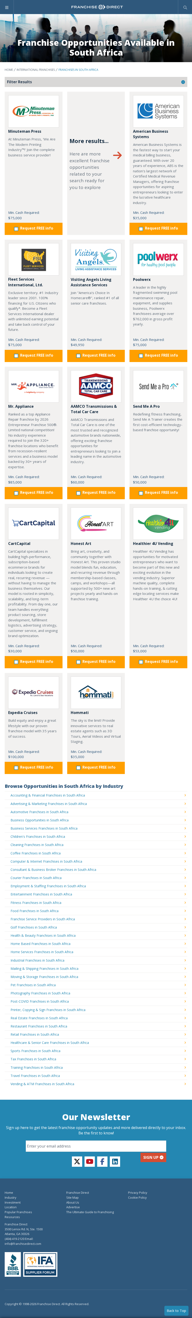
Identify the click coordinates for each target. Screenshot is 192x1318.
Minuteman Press (24, 131)
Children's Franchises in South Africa (38, 836)
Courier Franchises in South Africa (36, 878)
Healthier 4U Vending (153, 543)
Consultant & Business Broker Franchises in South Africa (53, 869)
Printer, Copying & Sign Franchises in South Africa (48, 1010)
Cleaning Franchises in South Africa (37, 844)
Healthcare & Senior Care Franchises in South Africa (50, 1042)
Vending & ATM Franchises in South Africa (42, 1084)
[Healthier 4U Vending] (158, 524)
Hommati (80, 712)
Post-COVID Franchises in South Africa (40, 1001)
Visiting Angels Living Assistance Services (91, 282)
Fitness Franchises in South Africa (36, 902)
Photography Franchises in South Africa (40, 993)
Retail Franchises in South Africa (35, 1034)
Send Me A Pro (146, 406)
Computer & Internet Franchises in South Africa (46, 861)
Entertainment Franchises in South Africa (41, 894)
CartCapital (19, 543)
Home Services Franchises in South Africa (42, 952)
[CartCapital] (33, 524)
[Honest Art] (96, 524)
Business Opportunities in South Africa (40, 820)
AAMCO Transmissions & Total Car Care (94, 409)
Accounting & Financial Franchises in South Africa (48, 795)
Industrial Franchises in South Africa (37, 960)
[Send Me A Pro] (158, 386)
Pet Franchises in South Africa (33, 985)
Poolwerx (142, 279)
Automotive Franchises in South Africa (39, 812)
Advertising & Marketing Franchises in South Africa (49, 803)
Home (9, 70)
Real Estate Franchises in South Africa (39, 1018)
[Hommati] (96, 693)
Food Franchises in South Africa (35, 911)
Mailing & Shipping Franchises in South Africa (44, 968)
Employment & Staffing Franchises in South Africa (48, 886)
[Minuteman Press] (33, 111)
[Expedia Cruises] (33, 693)
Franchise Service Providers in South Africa (43, 919)
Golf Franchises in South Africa (34, 927)
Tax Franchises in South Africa (33, 1059)
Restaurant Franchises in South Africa (39, 1026)
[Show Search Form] (185, 7)
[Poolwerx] (158, 259)
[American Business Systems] (158, 111)
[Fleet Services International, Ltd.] (33, 259)
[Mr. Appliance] (33, 386)
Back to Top (176, 1310)
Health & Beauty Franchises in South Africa (43, 935)
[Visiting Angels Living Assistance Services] (96, 259)
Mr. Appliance (21, 406)
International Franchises (36, 70)
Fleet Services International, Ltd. (25, 282)
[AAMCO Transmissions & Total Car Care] (96, 386)
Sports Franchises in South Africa (35, 1051)
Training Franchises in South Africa (37, 1067)
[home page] (97, 7)
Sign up (151, 1157)
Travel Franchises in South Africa (35, 1075)
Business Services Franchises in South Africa (44, 828)
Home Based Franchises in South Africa (40, 943)
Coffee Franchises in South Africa (36, 853)
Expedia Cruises (22, 712)
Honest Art (81, 543)
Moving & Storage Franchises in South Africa (44, 976)
